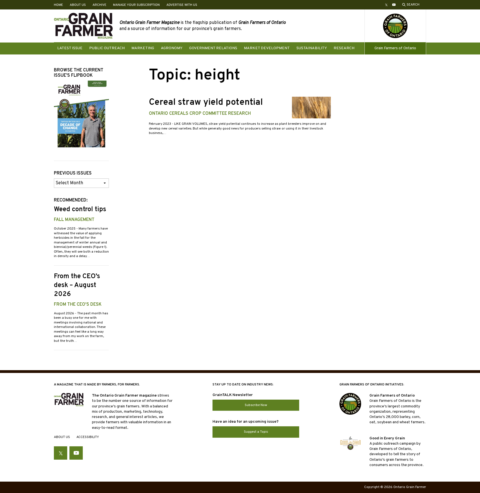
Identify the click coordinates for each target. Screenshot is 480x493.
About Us (78, 5)
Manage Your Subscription (136, 5)
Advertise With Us (181, 5)
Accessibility (87, 437)
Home (58, 5)
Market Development (267, 48)
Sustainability (311, 48)
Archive (99, 5)
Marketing (142, 48)
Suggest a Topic (256, 432)
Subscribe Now (256, 405)
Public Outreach (107, 48)
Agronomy (171, 48)
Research (344, 48)
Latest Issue (69, 48)
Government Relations (213, 48)
